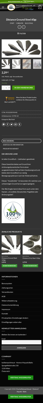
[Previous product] (23, 27)
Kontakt (5, 313)
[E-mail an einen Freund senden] (15, 124)
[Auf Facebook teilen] (7, 124)
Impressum (6, 309)
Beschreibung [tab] (8, 141)
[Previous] (5, 49)
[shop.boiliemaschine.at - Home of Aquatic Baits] (21, 7)
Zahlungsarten (7, 288)
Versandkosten (18, 76)
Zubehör (19, 23)
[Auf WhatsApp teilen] (4, 124)
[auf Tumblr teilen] (19, 124)
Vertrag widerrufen (20, 378)
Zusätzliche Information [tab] (13, 145)
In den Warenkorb (23, 88)
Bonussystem (7, 283)
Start (12, 23)
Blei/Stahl (29, 23)
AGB (3, 296)
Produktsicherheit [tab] (11, 149)
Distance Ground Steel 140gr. (9, 259)
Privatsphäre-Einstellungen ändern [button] (15, 318)
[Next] (38, 49)
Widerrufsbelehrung (9, 301)
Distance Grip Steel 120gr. (31, 258)
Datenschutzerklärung (10, 305)
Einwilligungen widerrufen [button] (12, 322)
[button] (3, 7)
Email (4, 339)
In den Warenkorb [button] (9, 265)
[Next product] (19, 27)
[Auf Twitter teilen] (11, 124)
